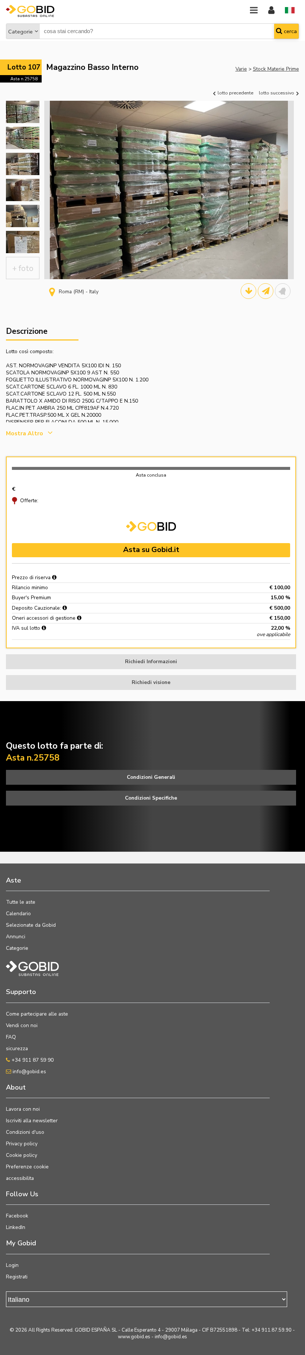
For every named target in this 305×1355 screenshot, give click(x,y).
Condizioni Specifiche (151, 797)
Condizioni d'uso (25, 1132)
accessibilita (20, 1178)
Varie (241, 68)
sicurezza (17, 1048)
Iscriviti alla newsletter (32, 1120)
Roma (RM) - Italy (79, 291)
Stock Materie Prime (276, 68)
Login (12, 1265)
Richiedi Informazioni (151, 661)
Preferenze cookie (27, 1166)
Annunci (15, 936)
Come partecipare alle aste (37, 1013)
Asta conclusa (151, 475)
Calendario (18, 913)
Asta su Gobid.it (151, 550)
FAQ (11, 1037)
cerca (289, 31)
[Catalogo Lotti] (248, 291)
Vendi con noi (22, 1025)
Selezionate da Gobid (31, 925)
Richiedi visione (151, 682)
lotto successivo (277, 93)
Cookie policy (21, 1155)
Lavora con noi (23, 1109)
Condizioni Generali (151, 777)
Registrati (17, 1276)
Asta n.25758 (24, 79)
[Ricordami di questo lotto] (282, 291)
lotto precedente (234, 93)
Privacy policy (22, 1143)
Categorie (20, 31)
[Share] (265, 291)
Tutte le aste (20, 902)
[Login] (271, 10)
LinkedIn (15, 1227)
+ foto (22, 268)
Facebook (17, 1215)
